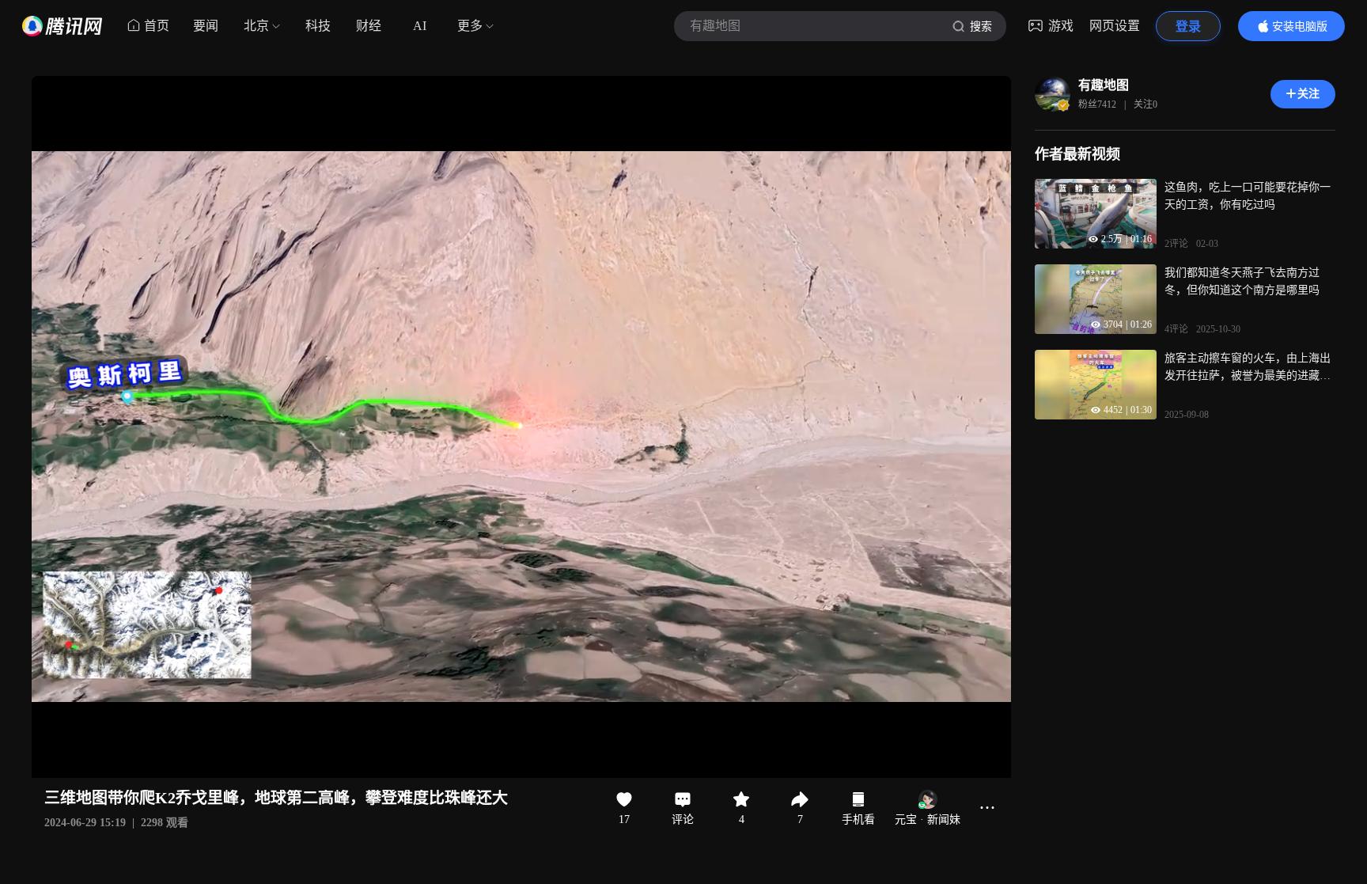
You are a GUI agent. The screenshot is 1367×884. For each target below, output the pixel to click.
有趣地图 (1103, 85)
